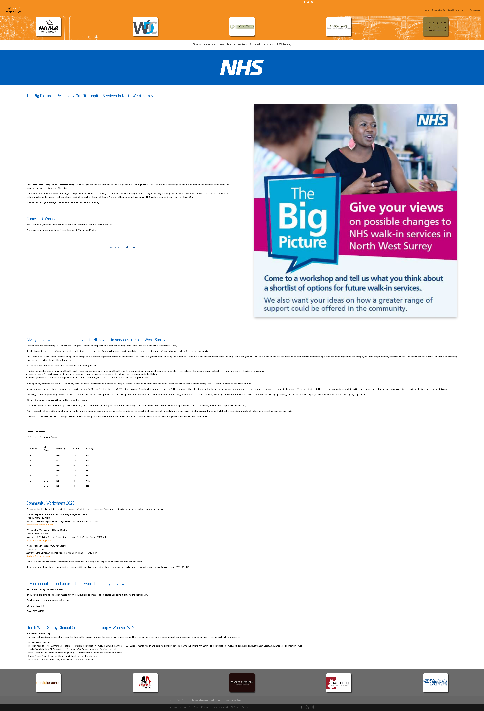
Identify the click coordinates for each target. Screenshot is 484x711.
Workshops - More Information (128, 247)
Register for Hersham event (40, 524)
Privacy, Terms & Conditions (234, 700)
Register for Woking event (39, 540)
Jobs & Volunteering (200, 700)
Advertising (475, 10)
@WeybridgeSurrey (239, 707)
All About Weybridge (203, 707)
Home (426, 10)
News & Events (438, 10)
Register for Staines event (39, 556)
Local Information (456, 10)
